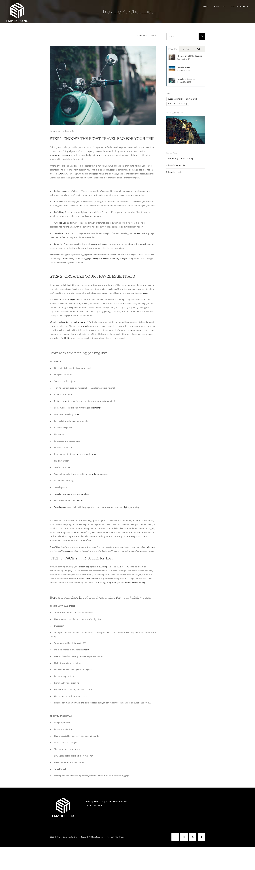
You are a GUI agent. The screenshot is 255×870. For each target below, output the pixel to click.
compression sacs (138, 330)
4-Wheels (58, 201)
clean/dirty (93, 474)
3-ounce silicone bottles (87, 578)
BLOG (108, 801)
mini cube (78, 454)
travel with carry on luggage (94, 244)
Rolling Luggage (61, 191)
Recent (186, 49)
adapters (79, 500)
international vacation (60, 155)
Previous (143, 35)
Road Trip (183, 103)
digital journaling (131, 507)
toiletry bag (84, 566)
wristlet (85, 649)
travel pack (140, 233)
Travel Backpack (61, 233)
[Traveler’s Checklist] (172, 79)
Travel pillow (60, 494)
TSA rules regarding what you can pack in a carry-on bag (119, 582)
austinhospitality (175, 99)
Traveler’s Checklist (186, 79)
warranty (63, 173)
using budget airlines (90, 155)
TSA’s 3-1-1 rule (123, 566)
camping (96, 407)
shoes (76, 414)
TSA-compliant (104, 566)
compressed (125, 303)
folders (68, 338)
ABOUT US (98, 801)
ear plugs (85, 494)
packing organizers (139, 293)
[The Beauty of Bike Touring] (172, 56)
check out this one (67, 401)
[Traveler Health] (172, 68)
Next (152, 35)
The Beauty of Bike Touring (189, 55)
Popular (172, 49)
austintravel (191, 99)
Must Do (171, 103)
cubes (151, 330)
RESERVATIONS (120, 801)
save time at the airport (135, 244)
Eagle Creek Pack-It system (66, 299)
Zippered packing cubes (80, 326)
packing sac (91, 454)
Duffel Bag (59, 212)
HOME (89, 801)
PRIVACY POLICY (94, 805)
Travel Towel (60, 769)
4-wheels (81, 205)
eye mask (71, 494)
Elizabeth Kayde (80, 837)
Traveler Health (184, 67)
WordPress (120, 837)
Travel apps (59, 507)
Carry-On (58, 244)
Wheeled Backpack (62, 222)
